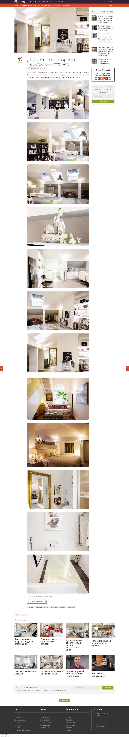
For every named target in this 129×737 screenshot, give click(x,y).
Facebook (69, 717)
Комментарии (64, 700)
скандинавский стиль (42, 607)
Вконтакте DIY (70, 722)
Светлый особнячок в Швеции (25, 672)
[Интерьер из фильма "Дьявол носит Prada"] (127, 368)
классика (62, 607)
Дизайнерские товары (41, 1)
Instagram (69, 728)
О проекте (17, 717)
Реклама (17, 728)
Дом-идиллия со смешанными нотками (48, 641)
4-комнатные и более (34, 68)
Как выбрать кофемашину (98, 674)
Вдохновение (66, 5)
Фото (50, 1)
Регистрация (111, 1)
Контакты (17, 725)
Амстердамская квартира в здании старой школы (24, 641)
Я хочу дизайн (58, 1)
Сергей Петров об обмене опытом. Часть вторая (75, 673)
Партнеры (17, 722)
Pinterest (68, 730)
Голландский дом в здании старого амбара (101, 643)
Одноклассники (71, 725)
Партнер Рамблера (100, 726)
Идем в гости (36, 5)
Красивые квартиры (26, 5)
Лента (17, 5)
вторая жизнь (71, 607)
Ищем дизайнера (19, 720)
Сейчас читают (21, 620)
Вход (105, 1)
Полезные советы (46, 5)
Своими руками (57, 5)
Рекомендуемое (22, 615)
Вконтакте (69, 720)
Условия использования (22, 730)
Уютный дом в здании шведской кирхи (51, 672)
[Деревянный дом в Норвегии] (1, 368)
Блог (31, 1)
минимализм (54, 607)
